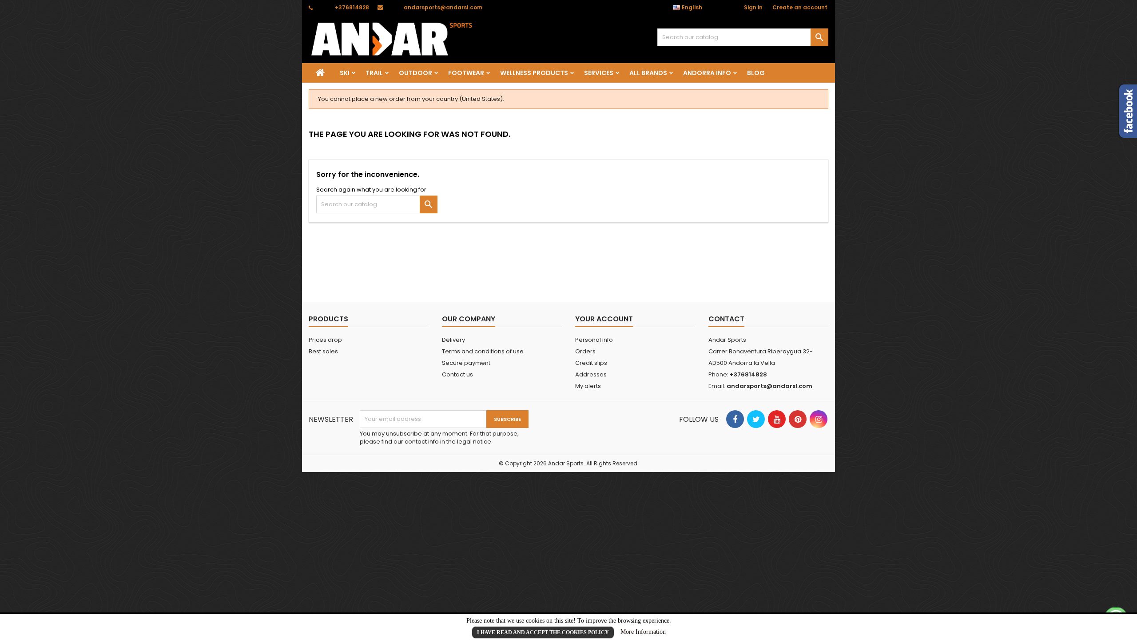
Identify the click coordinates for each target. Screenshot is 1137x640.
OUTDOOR (415, 72)
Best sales (323, 351)
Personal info (594, 340)
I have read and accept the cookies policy (543, 632)
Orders (585, 351)
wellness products (534, 72)
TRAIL (374, 72)
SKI (345, 72)
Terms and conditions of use (483, 351)
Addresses (591, 374)
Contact (726, 319)
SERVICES (598, 72)
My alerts (588, 386)
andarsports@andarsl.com (443, 7)
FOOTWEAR (466, 72)
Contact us (457, 374)
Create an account (799, 7)
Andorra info (707, 72)
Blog (756, 72)
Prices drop (325, 340)
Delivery (453, 340)
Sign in (753, 7)
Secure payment (466, 363)
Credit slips (591, 363)
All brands (648, 72)
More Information (643, 631)
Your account (604, 319)
